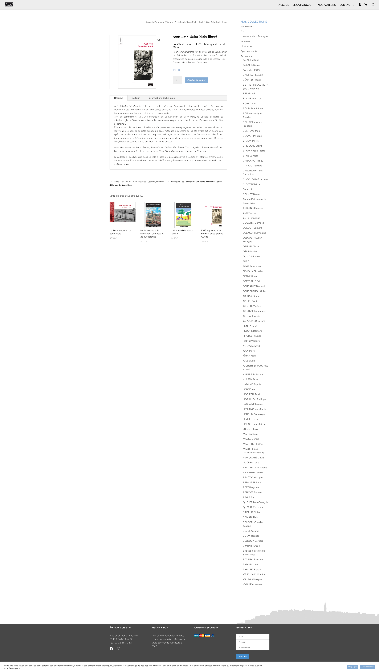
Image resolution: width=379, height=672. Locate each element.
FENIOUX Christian (253, 271)
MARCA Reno (250, 434)
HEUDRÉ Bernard (252, 331)
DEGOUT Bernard (252, 228)
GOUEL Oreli (250, 301)
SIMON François (251, 546)
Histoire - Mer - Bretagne (168, 181)
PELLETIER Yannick (253, 472)
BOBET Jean (249, 103)
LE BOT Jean (249, 389)
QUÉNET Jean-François (255, 502)
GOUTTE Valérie (252, 306)
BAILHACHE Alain (253, 75)
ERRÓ (246, 261)
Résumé (118, 98)
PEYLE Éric (248, 497)
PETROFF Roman (252, 492)
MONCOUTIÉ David (253, 457)
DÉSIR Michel (250, 251)
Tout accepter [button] (368, 666)
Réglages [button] (352, 666)
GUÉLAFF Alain (251, 316)
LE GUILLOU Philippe (254, 399)
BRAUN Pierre (251, 140)
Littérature (246, 46)
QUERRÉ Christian (253, 507)
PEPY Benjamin (251, 487)
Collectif (151, 181)
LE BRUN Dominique (254, 414)
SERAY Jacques (251, 536)
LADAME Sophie (252, 384)
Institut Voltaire (251, 341)
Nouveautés (247, 26)
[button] (159, 40)
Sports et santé (249, 51)
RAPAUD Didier (251, 512)
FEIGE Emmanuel (252, 266)
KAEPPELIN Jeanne (253, 374)
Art (242, 31)
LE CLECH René (251, 394)
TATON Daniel (250, 564)
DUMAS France (251, 256)
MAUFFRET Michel (253, 444)
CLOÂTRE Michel (252, 184)
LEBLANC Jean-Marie (254, 409)
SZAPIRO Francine (253, 559)
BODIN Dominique (253, 108)
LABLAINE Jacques (253, 404)
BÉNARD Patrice (252, 80)
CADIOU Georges (252, 165)
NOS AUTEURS (327, 5)
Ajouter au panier (196, 79)
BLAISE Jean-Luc (252, 98)
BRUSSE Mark (250, 155)
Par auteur (159, 22)
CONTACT (345, 5)
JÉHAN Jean (249, 355)
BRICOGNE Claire (252, 145)
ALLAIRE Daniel (251, 65)
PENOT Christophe (253, 477)
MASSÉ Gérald (251, 439)
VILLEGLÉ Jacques (252, 579)
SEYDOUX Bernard (253, 541)
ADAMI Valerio (251, 60)
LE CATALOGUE (302, 5)
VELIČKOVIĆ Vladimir (254, 574)
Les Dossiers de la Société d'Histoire (198, 181)
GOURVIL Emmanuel (254, 311)
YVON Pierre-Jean (252, 584)
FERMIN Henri (250, 276)
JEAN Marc (248, 350)
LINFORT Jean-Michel (254, 424)
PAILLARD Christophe (255, 467)
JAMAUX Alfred (251, 345)
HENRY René (250, 326)
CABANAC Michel (253, 160)
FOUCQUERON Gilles (254, 291)
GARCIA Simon (251, 296)
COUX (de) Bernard (253, 222)
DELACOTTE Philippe (254, 233)
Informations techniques (162, 98)
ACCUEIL (283, 5)
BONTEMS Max (251, 131)
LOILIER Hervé (250, 429)
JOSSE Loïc (249, 360)
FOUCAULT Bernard (254, 286)
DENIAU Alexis (251, 246)
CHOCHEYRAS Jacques (255, 179)
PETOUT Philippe (252, 482)
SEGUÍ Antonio (251, 531)
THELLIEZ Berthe (252, 569)
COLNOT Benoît (251, 194)
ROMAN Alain (250, 517)
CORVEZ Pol (249, 213)
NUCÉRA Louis (251, 462)
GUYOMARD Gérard (254, 321)
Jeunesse (245, 41)
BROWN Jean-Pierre (254, 150)
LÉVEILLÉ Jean (250, 419)
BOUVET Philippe (252, 136)
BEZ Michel (249, 93)
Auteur (136, 98)
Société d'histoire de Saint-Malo (181, 22)
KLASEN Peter (251, 379)
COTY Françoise (251, 218)
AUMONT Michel (252, 70)
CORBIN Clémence (253, 208)
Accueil (149, 22)
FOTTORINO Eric (252, 281)
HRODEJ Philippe (252, 336)
